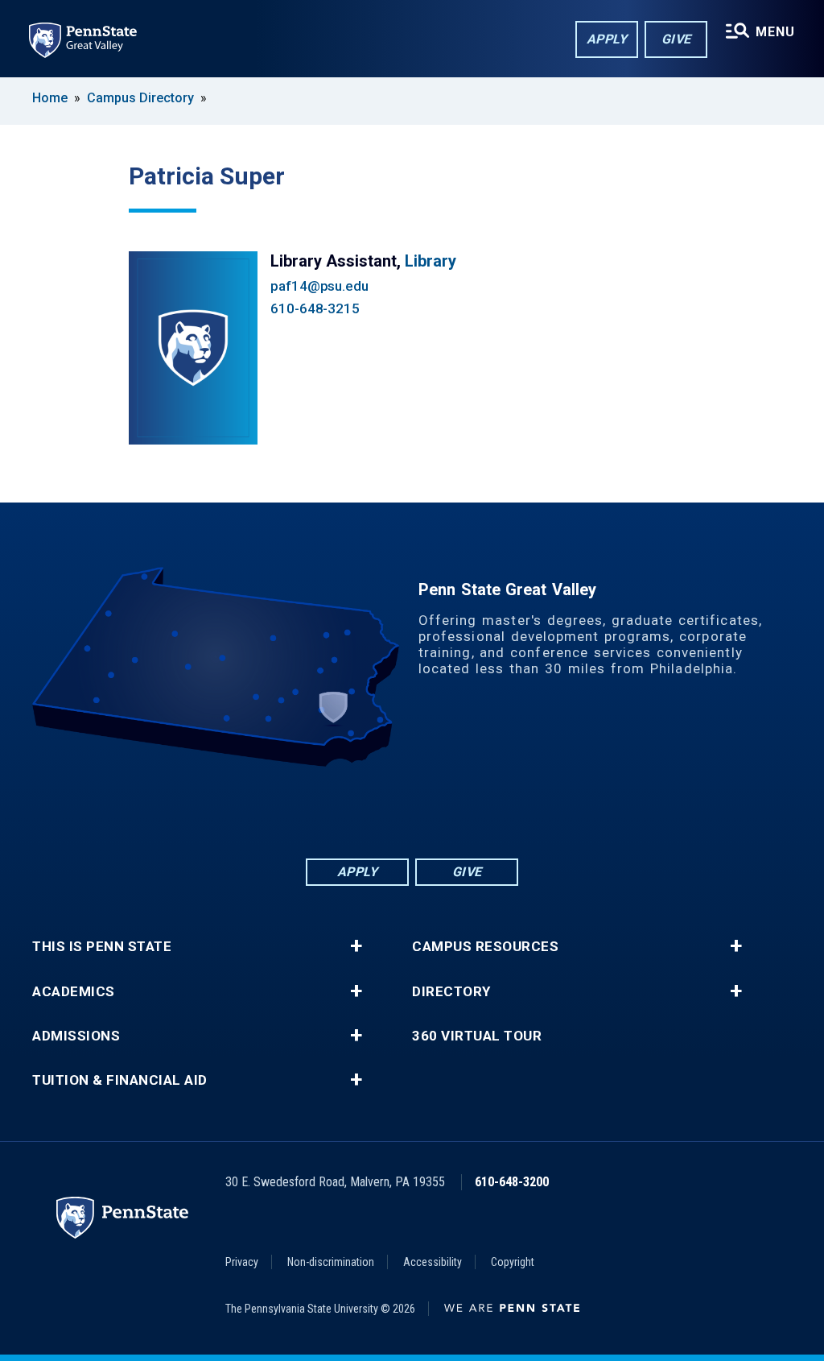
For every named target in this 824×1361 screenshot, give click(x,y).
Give (676, 39)
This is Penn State (101, 946)
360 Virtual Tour (477, 1036)
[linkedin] (391, 811)
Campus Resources (485, 946)
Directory (451, 991)
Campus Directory (140, 97)
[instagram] (475, 811)
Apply (607, 39)
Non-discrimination (330, 1262)
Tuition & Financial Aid (120, 1080)
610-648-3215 (315, 308)
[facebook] (349, 811)
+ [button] (356, 946)
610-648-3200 (512, 1181)
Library (430, 261)
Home (50, 97)
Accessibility (432, 1262)
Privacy (241, 1262)
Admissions (76, 1036)
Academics (73, 991)
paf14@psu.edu (319, 286)
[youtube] (433, 811)
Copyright (512, 1262)
